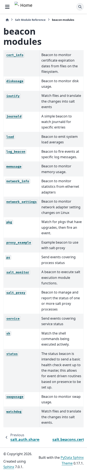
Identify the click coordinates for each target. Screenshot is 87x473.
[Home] (7, 20)
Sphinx (8, 467)
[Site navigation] (7, 6)
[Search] (80, 6)
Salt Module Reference (30, 20)
